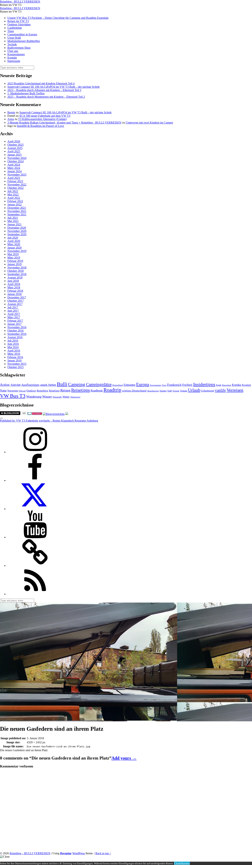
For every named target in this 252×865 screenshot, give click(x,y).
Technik (12, 44)
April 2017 (13, 314)
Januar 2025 (14, 154)
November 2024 (16, 158)
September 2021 (16, 214)
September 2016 (16, 333)
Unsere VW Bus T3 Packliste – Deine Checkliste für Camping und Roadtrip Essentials (57, 17)
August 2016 (15, 337)
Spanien (163, 391)
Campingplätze (99, 384)
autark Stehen (48, 384)
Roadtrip (112, 390)
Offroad (22, 391)
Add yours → (124, 758)
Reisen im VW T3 (18, 21)
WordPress (78, 853)
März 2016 (13, 353)
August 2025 (15, 148)
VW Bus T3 (12, 396)
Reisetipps (80, 390)
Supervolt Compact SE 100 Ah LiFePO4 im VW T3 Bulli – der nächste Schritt (53, 86)
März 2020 (13, 244)
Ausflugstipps (30, 385)
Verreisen (235, 390)
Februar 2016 (15, 357)
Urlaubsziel (207, 390)
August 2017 (15, 304)
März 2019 (13, 257)
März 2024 (13, 167)
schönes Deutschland (134, 390)
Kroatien (246, 385)
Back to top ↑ (103, 853)
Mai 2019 (13, 254)
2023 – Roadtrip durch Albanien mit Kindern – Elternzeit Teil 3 (44, 90)
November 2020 (16, 231)
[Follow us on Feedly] (35, 594)
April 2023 (13, 177)
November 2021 (16, 211)
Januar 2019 (14, 264)
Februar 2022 (15, 201)
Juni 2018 (13, 280)
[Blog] (54, 414)
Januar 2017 (14, 324)
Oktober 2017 (15, 300)
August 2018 (15, 277)
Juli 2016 (12, 340)
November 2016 (16, 327)
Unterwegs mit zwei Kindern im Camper (149, 122)
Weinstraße (57, 397)
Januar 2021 (14, 224)
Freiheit (187, 385)
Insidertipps (204, 384)
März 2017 (13, 317)
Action (5, 385)
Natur (3, 390)
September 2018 (16, 274)
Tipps (10, 31)
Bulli (62, 384)
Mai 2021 (13, 221)
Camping (76, 384)
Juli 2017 (12, 307)
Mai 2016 (13, 347)
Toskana (183, 391)
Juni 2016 (13, 343)
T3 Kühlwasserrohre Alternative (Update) (42, 119)
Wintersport (75, 397)
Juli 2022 (12, 191)
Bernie (11, 112)
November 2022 (16, 184)
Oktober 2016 (15, 330)
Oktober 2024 (15, 161)
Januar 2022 (14, 204)
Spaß (169, 391)
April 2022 (13, 197)
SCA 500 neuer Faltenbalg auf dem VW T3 (44, 115)
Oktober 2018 (15, 270)
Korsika (236, 384)
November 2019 (16, 250)
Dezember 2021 (16, 207)
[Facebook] (35, 480)
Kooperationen (16, 54)
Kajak (218, 385)
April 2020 (13, 241)
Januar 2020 (14, 247)
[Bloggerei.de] (34, 414)
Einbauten (129, 384)
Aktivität (15, 384)
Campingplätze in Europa (22, 34)
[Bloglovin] (35, 565)
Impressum (13, 61)
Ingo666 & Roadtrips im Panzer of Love (40, 125)
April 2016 (13, 350)
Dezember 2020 (16, 227)
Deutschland (117, 385)
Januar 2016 (14, 360)
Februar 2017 (15, 320)
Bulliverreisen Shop (18, 47)
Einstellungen (182, 863)
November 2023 (16, 174)
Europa (142, 384)
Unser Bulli (14, 37)
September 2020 (16, 234)
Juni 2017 (13, 310)
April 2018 (13, 284)
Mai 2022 (13, 194)
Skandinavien (153, 391)
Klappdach (226, 385)
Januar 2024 (14, 171)
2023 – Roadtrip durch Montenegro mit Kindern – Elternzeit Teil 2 (46, 96)
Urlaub (194, 390)
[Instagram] (35, 452)
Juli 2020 (12, 237)
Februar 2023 (15, 181)
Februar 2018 (15, 290)
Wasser (47, 396)
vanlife (220, 390)
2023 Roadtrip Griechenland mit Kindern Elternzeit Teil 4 (41, 83)
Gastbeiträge (14, 27)
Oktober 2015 (15, 367)
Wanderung (34, 396)
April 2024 (13, 164)
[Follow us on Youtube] (35, 537)
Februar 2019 (15, 260)
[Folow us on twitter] (35, 508)
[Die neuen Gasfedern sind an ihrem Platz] (88, 719)
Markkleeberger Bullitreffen (23, 41)
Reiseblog (42, 390)
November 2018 (16, 267)
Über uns (12, 51)
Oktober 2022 (15, 187)
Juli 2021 (12, 217)
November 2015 (16, 363)
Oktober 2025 (15, 144)
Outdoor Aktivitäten (19, 24)
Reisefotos (54, 390)
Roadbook (97, 390)
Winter (66, 396)
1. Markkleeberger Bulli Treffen (25, 93)
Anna (10, 119)
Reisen (65, 390)
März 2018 (13, 287)
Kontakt (12, 57)
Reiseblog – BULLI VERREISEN (30, 853)
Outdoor (31, 390)
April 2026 (13, 141)
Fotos (164, 385)
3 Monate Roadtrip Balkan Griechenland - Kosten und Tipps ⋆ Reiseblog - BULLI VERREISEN (64, 122)
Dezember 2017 (16, 297)
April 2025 (13, 151)
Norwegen (12, 390)
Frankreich (174, 385)
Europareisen (155, 385)
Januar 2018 (14, 294)
